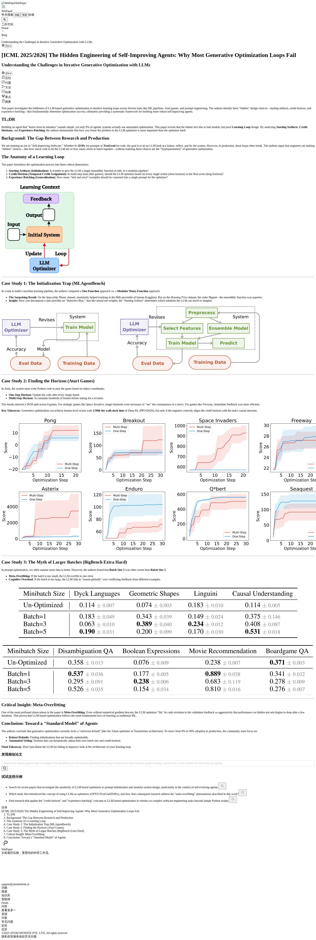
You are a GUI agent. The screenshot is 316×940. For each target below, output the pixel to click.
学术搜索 (7, 14)
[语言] (4, 19)
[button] (158, 7)
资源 (24, 15)
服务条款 (19, 936)
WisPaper (6, 11)
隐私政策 (7, 936)
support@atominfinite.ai (15, 884)
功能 (17, 15)
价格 (31, 14)
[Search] (4, 768)
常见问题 (31, 936)
